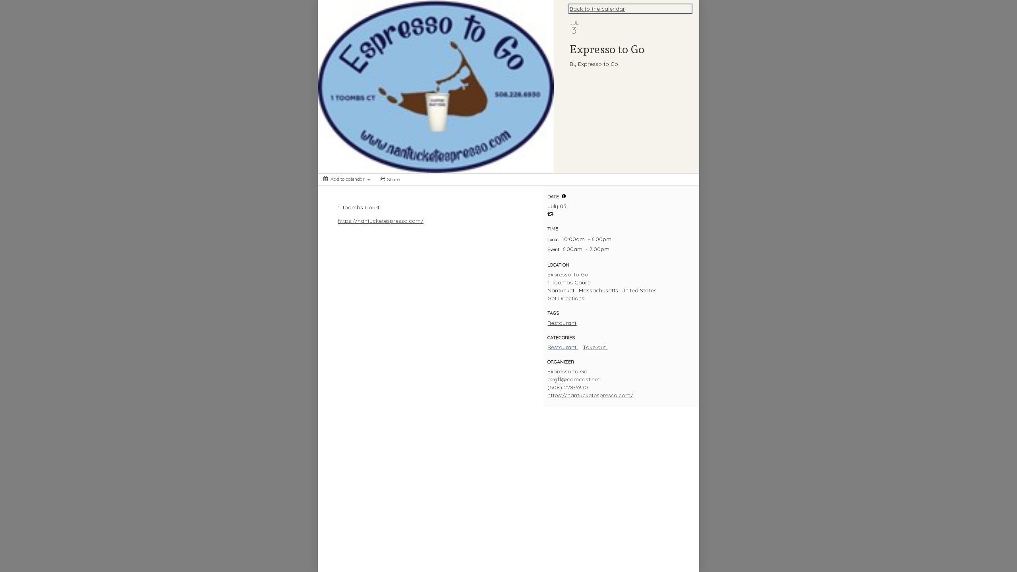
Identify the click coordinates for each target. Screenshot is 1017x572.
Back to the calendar (597, 8)
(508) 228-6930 (567, 387)
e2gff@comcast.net (573, 379)
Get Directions (565, 298)
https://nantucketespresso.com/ (380, 220)
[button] (564, 196)
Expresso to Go (567, 371)
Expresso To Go (567, 274)
